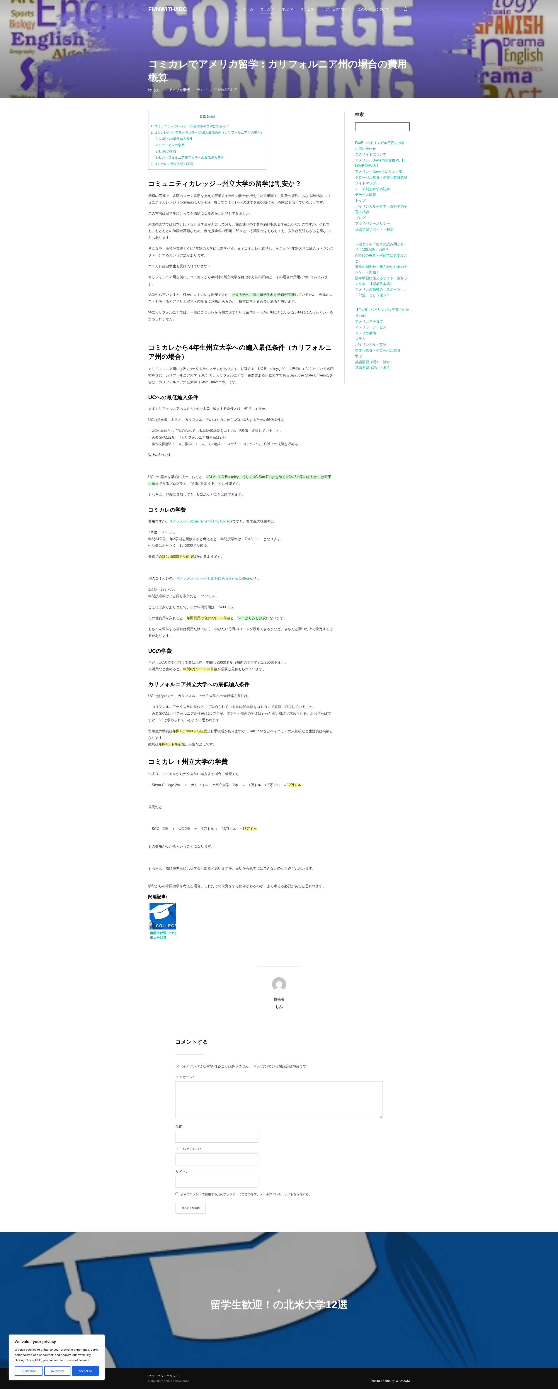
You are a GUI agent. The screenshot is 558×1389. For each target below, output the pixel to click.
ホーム (248, 9)
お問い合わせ (365, 149)
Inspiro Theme (381, 1380)
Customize (28, 1371)
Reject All (57, 1371)
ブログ (360, 218)
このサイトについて (373, 9)
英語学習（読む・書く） (374, 368)
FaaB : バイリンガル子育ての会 (380, 143)
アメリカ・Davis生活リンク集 (378, 171)
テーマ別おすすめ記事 (372, 189)
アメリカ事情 (179, 90)
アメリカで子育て (369, 321)
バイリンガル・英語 (370, 344)
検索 (359, 114)
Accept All (85, 1371)
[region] (57, 1357)
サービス (307, 9)
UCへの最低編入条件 (174, 139)
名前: (179, 1126)
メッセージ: (184, 1077)
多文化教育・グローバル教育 (377, 350)
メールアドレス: (188, 1149)
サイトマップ (365, 183)
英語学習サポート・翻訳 (374, 229)
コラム (265, 9)
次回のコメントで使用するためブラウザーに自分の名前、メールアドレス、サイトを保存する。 (246, 1194)
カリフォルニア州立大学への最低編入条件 (190, 157)
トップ (360, 200)
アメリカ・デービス (370, 327)
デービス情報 (335, 9)
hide (211, 116)
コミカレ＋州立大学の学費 (172, 164)
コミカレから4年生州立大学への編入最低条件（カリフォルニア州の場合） (207, 132)
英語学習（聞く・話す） (374, 362)
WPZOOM (403, 1380)
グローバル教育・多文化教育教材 (381, 177)
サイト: (181, 1172)
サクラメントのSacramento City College (200, 521)
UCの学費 (166, 151)
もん (156, 90)
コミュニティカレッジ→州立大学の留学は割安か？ (190, 126)
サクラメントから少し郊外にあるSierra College (213, 578)
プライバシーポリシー (372, 223)
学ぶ (285, 9)
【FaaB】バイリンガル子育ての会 (382, 310)
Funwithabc (167, 9)
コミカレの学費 (170, 145)
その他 (360, 315)
